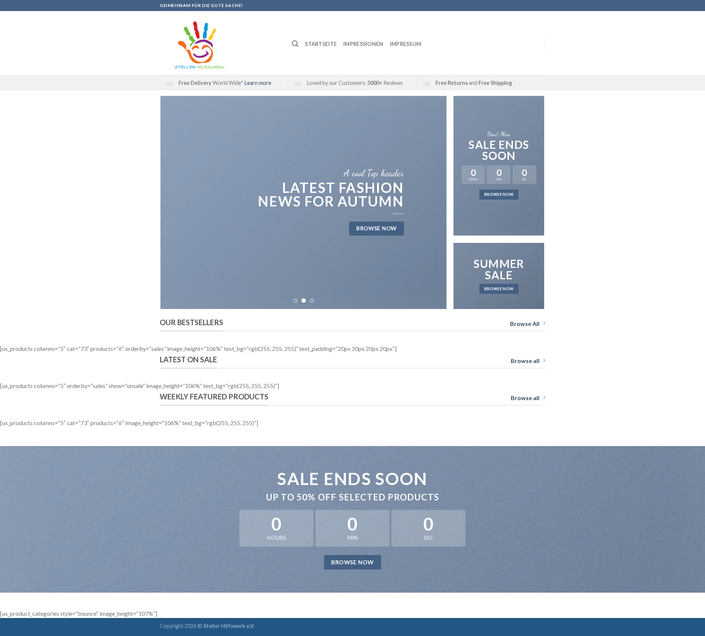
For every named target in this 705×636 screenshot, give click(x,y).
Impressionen (363, 44)
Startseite (321, 44)
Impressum (406, 44)
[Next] (431, 202)
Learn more (258, 83)
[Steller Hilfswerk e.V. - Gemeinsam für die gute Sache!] (220, 43)
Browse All (524, 323)
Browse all (525, 360)
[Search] (295, 43)
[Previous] (175, 202)
